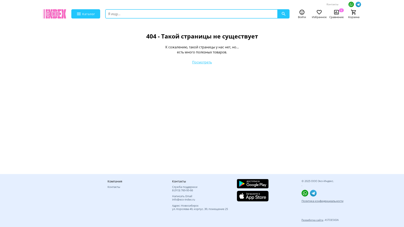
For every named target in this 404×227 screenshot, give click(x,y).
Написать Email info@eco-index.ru (183, 197)
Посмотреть (202, 62)
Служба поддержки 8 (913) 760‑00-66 (184, 188)
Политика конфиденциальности (322, 201)
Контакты (332, 4)
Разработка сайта (312, 220)
